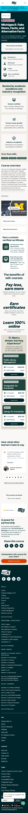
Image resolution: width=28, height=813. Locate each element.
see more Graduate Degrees (9, 678)
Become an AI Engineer (8, 705)
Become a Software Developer (10, 702)
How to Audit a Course (8, 692)
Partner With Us (6, 721)
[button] (4, 579)
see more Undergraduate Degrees (11, 676)
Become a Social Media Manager (11, 695)
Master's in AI (5, 670)
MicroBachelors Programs (9, 629)
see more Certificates (7, 645)
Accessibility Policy (7, 779)
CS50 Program (5, 624)
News (3, 740)
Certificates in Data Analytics (9, 639)
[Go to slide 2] (9, 477)
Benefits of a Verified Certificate (10, 687)
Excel (2, 603)
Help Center (5, 756)
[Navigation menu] (2, 3)
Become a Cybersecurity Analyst (11, 697)
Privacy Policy (5, 774)
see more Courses (6, 617)
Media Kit (4, 761)
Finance (3, 600)
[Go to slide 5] (18, 477)
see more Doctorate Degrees (9, 680)
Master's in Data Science (8, 672)
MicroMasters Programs (8, 627)
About (3, 724)
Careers (3, 738)
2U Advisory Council (8, 735)
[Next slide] (23, 477)
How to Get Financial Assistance (10, 690)
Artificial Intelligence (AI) (8, 593)
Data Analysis (5, 598)
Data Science (5, 605)
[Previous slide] (4, 477)
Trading (3, 595)
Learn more (15, 10)
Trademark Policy (7, 782)
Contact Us (5, 753)
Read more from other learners (14, 483)
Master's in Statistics (7, 667)
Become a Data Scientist (8, 700)
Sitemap (3, 787)
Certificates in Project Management (11, 637)
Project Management (7, 610)
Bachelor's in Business (8, 662)
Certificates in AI (6, 634)
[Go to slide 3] (12, 477)
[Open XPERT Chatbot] (23, 802)
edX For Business (6, 727)
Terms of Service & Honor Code (11, 771)
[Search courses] (25, 3)
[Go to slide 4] (15, 477)
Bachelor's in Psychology (8, 657)
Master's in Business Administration (11, 665)
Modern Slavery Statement (9, 785)
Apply (18, 800)
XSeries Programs (6, 632)
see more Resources (7, 709)
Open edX (4, 732)
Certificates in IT (6, 642)
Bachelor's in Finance (7, 660)
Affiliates (4, 729)
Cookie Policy (5, 777)
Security (3, 758)
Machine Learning (6, 613)
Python (3, 590)
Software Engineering (7, 608)
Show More (4, 40)
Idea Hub (4, 750)
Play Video (15, 208)
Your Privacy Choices (8, 790)
